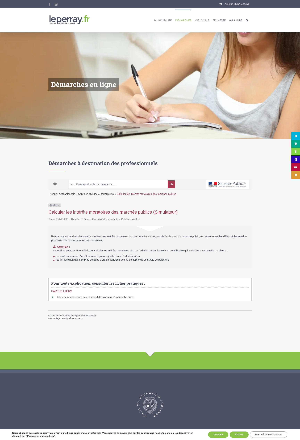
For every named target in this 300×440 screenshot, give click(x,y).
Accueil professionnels (63, 193)
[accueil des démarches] (55, 183)
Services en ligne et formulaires (96, 193)
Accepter (218, 434)
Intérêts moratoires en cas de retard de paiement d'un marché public (95, 297)
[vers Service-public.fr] (227, 184)
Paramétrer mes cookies (268, 434)
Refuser (239, 434)
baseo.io (79, 318)
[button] (247, 20)
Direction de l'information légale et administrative (73, 315)
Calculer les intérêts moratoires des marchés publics (146, 193)
